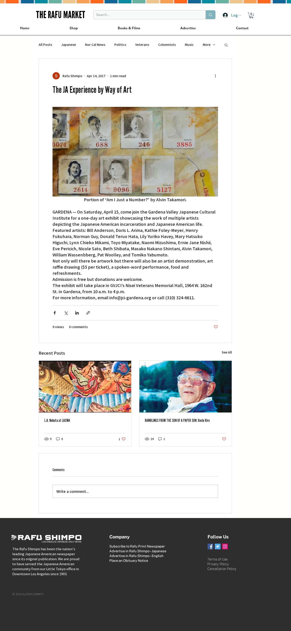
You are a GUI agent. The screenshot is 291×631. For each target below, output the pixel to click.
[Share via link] (88, 313)
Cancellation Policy (221, 569)
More (207, 44)
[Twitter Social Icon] (218, 546)
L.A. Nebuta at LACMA (57, 420)
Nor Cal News (95, 44)
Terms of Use (217, 559)
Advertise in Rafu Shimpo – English (136, 556)
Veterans (142, 44)
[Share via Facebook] (55, 313)
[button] (251, 15)
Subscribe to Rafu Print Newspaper (137, 546)
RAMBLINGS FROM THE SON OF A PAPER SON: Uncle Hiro (177, 420)
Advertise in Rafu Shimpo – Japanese (137, 551)
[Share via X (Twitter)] (66, 313)
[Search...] (210, 14)
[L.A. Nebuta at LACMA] (85, 386)
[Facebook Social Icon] (210, 546)
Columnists (167, 44)
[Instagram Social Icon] (225, 546)
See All (227, 352)
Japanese (68, 44)
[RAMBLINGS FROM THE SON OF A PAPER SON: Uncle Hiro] (185, 386)
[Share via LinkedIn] (77, 313)
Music (189, 44)
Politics (120, 44)
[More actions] (215, 76)
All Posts (45, 44)
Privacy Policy (218, 564)
